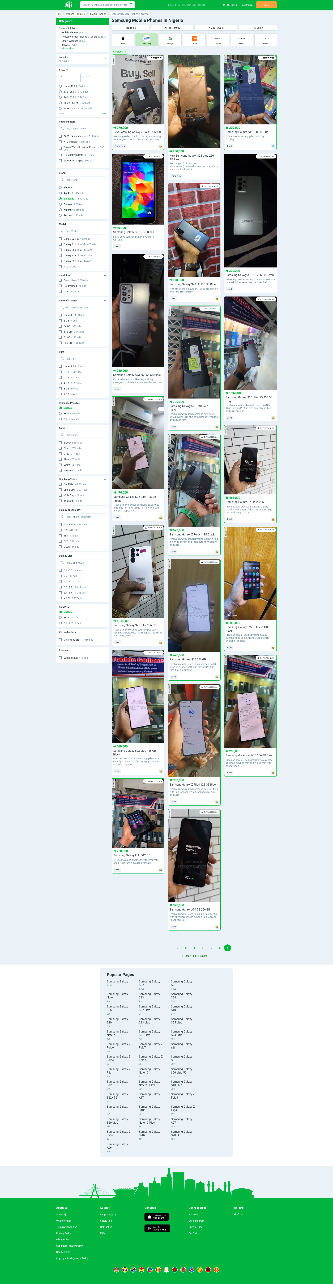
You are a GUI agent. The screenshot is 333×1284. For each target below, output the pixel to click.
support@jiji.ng (108, 1214)
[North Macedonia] (216, 1270)
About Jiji (61, 1214)
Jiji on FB (193, 1214)
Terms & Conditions (66, 1227)
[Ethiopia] (150, 1270)
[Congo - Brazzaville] (200, 1270)
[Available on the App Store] (156, 1217)
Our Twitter (195, 1233)
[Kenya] (116, 1270)
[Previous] (160, 947)
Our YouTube (195, 1227)
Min (62, 76)
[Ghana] (141, 1270)
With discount (76, 658)
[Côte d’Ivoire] (166, 1270)
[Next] (227, 947)
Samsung (118, 52)
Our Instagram (196, 1220)
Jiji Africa (238, 1214)
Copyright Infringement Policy (72, 1258)
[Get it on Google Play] (157, 1228)
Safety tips (106, 1220)
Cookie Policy (63, 1252)
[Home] (69, 4)
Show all (68, 187)
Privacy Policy (63, 1233)
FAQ (102, 1233)
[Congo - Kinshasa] (191, 1270)
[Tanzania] (133, 1270)
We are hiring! (63, 1220)
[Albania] (208, 1270)
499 (219, 947)
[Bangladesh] (175, 1270)
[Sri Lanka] (183, 1270)
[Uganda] (125, 1270)
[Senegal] (158, 1270)
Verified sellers (78, 640)
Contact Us (106, 1227)
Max (88, 76)
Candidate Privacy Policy (69, 1245)
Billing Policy (63, 1239)
